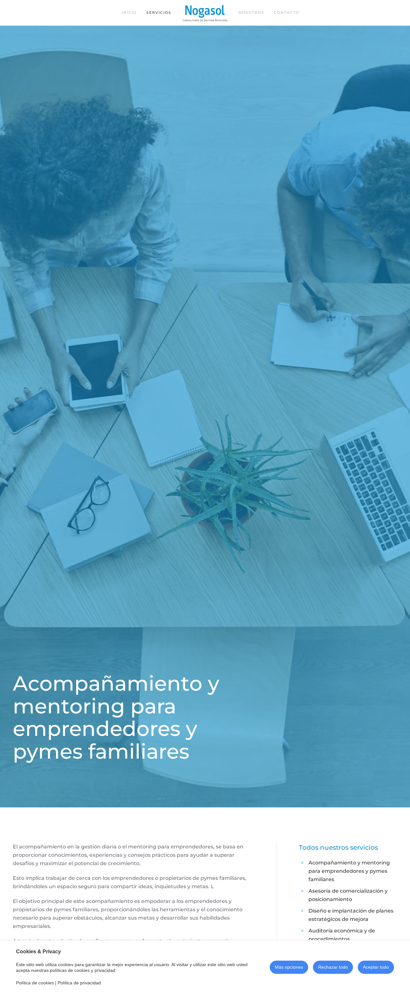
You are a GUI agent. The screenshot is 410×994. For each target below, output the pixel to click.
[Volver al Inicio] (205, 13)
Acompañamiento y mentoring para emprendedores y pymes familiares (349, 871)
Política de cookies (35, 982)
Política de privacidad (79, 982)
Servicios (158, 12)
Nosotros (251, 12)
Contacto (286, 12)
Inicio (129, 12)
